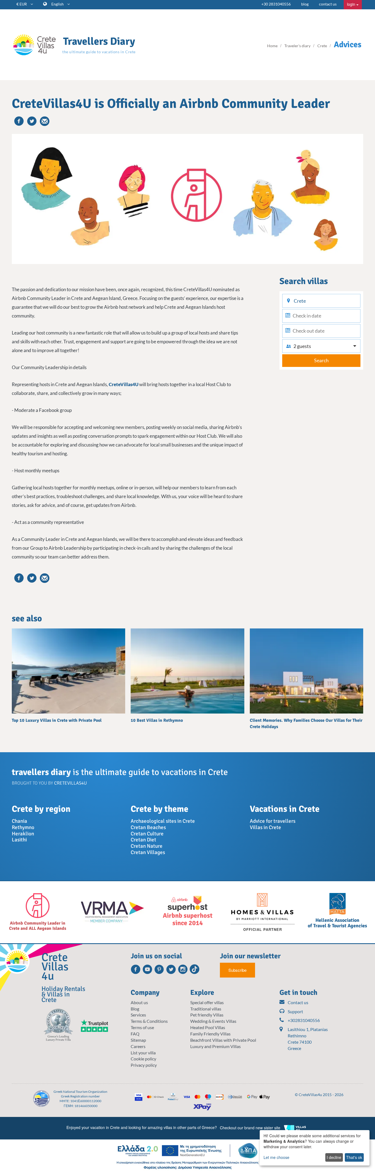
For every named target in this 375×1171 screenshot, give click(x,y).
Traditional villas (205, 1008)
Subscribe (237, 970)
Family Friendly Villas (210, 1033)
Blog (135, 1008)
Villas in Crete (265, 827)
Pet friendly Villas (206, 1014)
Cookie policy (143, 1058)
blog (305, 4)
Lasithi (19, 839)
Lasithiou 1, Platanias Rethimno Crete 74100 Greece (308, 1039)
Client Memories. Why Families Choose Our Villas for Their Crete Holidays (306, 723)
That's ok (354, 1157)
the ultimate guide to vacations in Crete (99, 51)
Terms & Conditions (149, 1021)
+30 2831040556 (276, 4)
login (351, 4)
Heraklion (23, 833)
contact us (328, 4)
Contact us (298, 1002)
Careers (138, 1046)
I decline (334, 1157)
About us (139, 1002)
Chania (19, 821)
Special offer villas (207, 1002)
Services (138, 1014)
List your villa (143, 1052)
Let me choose (276, 1157)
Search (321, 360)
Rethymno (23, 827)
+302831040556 (304, 1020)
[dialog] (315, 1148)
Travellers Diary (99, 41)
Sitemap (138, 1040)
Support (295, 1011)
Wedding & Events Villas (213, 1021)
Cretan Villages (148, 852)
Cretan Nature (147, 846)
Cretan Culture (147, 833)
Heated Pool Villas (207, 1027)
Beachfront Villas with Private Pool (223, 1040)
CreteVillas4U (123, 384)
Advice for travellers (272, 821)
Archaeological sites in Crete (163, 821)
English (58, 4)
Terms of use (142, 1027)
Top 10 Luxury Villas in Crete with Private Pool (57, 720)
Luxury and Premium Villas (215, 1046)
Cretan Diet (143, 839)
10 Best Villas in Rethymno (157, 720)
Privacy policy (144, 1065)
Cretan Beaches (148, 827)
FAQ (135, 1033)
